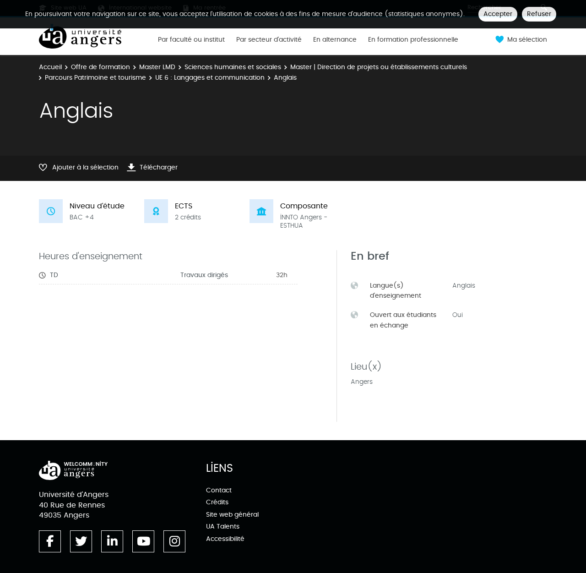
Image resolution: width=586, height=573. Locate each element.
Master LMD (157, 67)
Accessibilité (225, 539)
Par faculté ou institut (191, 39)
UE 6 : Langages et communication (210, 77)
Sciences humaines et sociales (232, 67)
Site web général (232, 514)
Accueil (50, 67)
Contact (219, 490)
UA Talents (222, 526)
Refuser (539, 14)
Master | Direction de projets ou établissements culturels (378, 67)
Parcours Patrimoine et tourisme (95, 77)
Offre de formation (100, 67)
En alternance (335, 39)
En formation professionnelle (413, 39)
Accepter (497, 14)
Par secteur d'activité (269, 39)
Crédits (217, 502)
